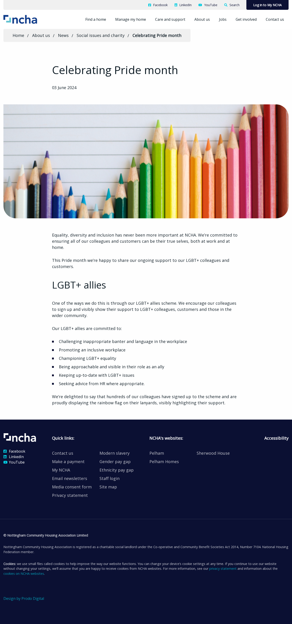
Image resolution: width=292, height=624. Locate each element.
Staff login (109, 478)
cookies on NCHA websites (23, 573)
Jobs (223, 19)
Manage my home (130, 19)
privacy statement (223, 568)
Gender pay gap (115, 461)
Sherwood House (213, 453)
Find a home (95, 19)
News (63, 35)
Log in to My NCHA (267, 5)
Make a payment (68, 461)
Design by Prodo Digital (23, 598)
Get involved (246, 19)
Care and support (170, 19)
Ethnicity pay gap (116, 470)
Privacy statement (70, 495)
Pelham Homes (164, 461)
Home (18, 35)
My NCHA (61, 470)
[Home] (27, 18)
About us (202, 19)
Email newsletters (69, 478)
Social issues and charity (101, 35)
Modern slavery (114, 453)
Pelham (156, 453)
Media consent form (72, 487)
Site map (108, 487)
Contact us (275, 19)
